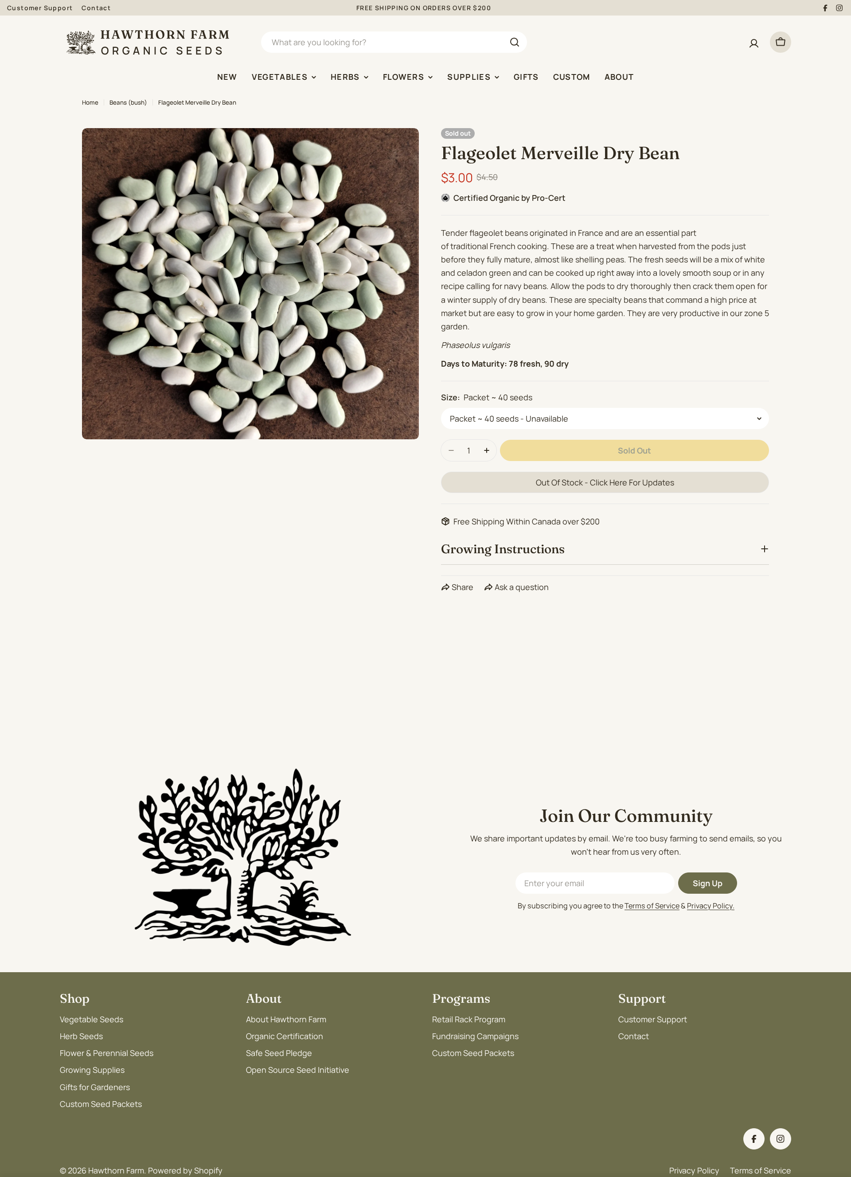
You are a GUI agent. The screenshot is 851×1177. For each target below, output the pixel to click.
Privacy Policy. (710, 906)
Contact (96, 8)
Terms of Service (652, 906)
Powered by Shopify (185, 1170)
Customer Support (40, 8)
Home (90, 102)
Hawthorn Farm (116, 1170)
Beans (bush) (128, 102)
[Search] (514, 42)
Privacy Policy (694, 1170)
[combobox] (394, 42)
